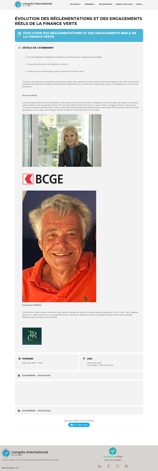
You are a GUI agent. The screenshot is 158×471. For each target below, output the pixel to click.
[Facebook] (108, 466)
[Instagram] (117, 466)
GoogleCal (44, 375)
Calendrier (29, 375)
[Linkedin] (99, 466)
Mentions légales (8, 468)
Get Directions (81, 425)
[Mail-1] (126, 466)
